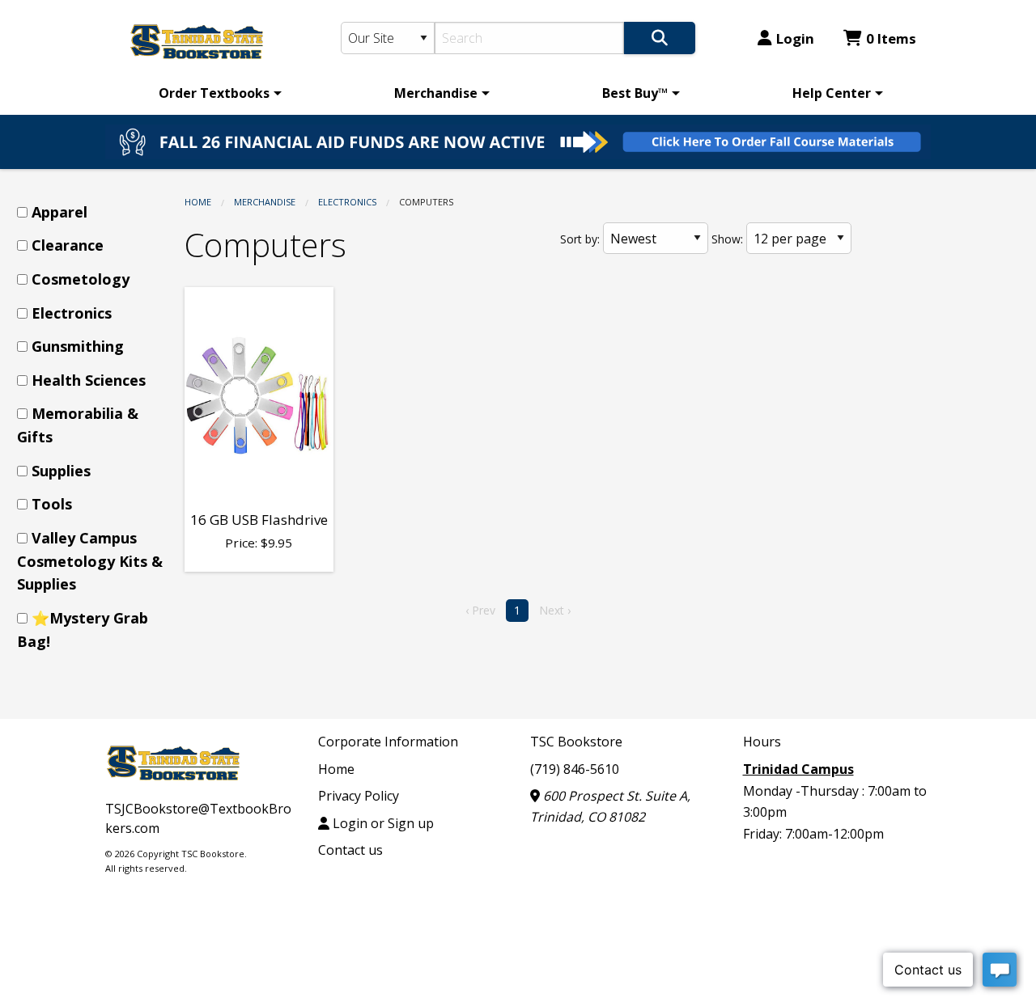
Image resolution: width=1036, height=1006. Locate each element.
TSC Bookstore (576, 741)
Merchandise (436, 93)
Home (198, 202)
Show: (727, 239)
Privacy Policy (358, 796)
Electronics (347, 202)
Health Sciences (89, 380)
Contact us (350, 850)
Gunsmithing (78, 346)
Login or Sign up (381, 823)
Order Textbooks (214, 93)
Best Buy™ (635, 93)
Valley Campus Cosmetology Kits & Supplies (90, 561)
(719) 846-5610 (574, 769)
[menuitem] (217, 93)
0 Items (891, 38)
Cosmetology (81, 279)
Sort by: (580, 239)
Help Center (831, 93)
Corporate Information (388, 741)
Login (795, 38)
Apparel (59, 212)
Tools (52, 504)
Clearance (68, 245)
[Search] (659, 38)
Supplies (61, 470)
